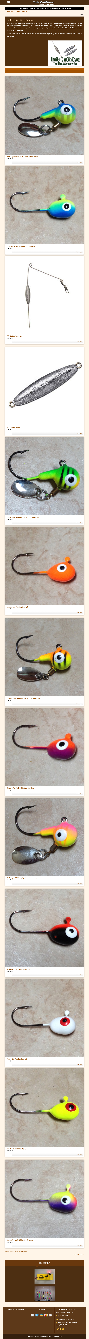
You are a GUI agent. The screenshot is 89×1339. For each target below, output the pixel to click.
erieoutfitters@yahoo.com (66, 1319)
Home (9, 11)
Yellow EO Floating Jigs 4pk (17, 1148)
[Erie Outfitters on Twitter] (58, 1329)
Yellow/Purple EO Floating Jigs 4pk (20, 1240)
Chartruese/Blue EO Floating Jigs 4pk (21, 246)
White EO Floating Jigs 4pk (17, 1059)
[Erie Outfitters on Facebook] (60, 1329)
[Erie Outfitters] (43, 2)
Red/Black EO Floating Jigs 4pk (18, 969)
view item (79, 162)
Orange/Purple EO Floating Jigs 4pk (20, 788)
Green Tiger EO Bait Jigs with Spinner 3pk (23, 517)
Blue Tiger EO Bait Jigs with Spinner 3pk (22, 156)
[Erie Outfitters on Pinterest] (63, 1329)
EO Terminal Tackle (19, 11)
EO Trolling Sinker (14, 427)
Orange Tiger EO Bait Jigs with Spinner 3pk (23, 698)
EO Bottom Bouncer (14, 336)
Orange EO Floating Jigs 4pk (17, 607)
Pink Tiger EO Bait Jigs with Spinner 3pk (22, 877)
